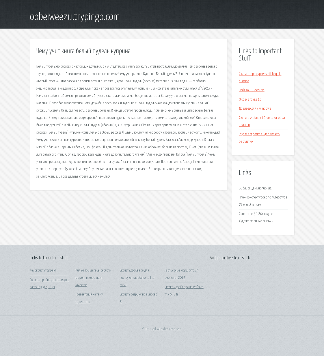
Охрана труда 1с (250, 99)
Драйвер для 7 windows (255, 108)
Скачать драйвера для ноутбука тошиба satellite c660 (137, 278)
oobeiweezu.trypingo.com (75, 17)
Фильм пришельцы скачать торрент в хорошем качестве (93, 278)
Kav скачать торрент (43, 270)
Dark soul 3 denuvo (251, 90)
